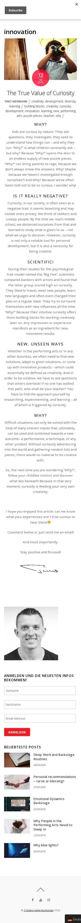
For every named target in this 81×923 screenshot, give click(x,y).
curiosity (65, 106)
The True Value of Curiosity (41, 93)
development (54, 101)
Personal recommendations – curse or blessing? (54, 779)
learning (14, 106)
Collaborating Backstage (39, 910)
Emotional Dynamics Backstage (48, 801)
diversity (70, 101)
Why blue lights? (46, 845)
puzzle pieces (33, 116)
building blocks (34, 106)
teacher (49, 116)
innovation (32, 111)
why (58, 116)
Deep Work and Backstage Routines (54, 757)
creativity (38, 101)
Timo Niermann (16, 101)
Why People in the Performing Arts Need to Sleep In (52, 825)
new (56, 111)
